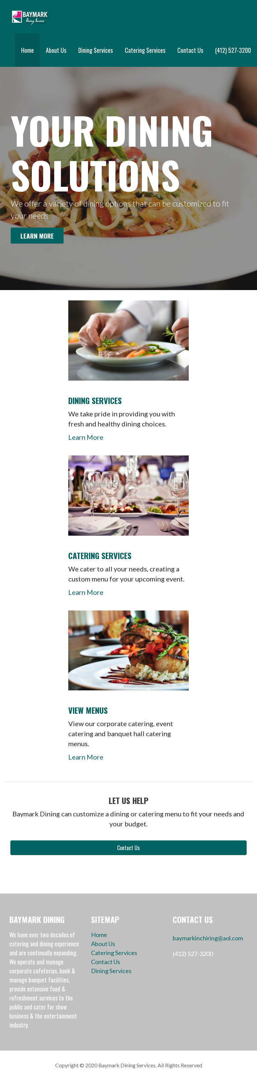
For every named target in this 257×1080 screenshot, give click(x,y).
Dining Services (95, 50)
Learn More (37, 236)
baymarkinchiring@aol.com (208, 938)
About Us (56, 50)
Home (27, 50)
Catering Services (145, 50)
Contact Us (190, 50)
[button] (128, 847)
